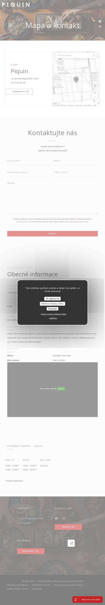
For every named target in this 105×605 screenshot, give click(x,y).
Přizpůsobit (52, 309)
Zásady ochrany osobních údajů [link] (53, 314)
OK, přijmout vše (52, 299)
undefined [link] (53, 318)
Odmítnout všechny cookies (52, 304)
